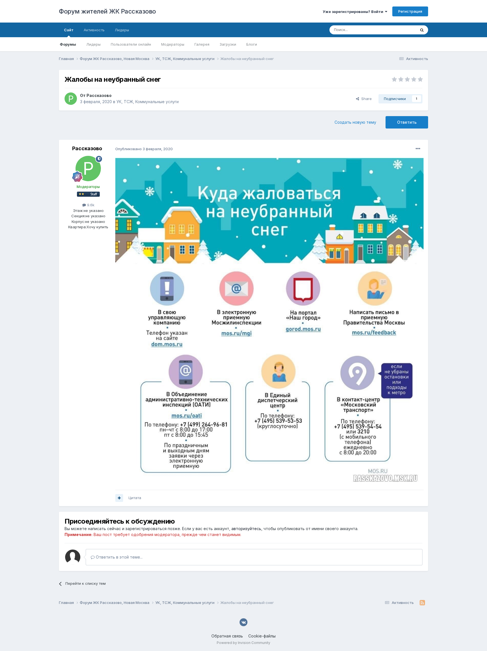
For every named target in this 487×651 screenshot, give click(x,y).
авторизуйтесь (246, 528)
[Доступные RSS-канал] (422, 603)
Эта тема (400, 30)
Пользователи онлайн (131, 44)
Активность (94, 30)
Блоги (251, 44)
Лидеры (93, 44)
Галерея (201, 44)
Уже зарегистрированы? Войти (354, 11)
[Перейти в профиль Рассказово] (71, 98)
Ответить (407, 122)
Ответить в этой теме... (119, 557)
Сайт (69, 30)
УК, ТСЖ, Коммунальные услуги (147, 101)
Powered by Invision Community (243, 643)
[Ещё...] (418, 148)
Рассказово (99, 95)
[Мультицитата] (119, 498)
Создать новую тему (355, 122)
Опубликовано (144, 149)
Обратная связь (227, 636)
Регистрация (410, 11)
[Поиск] (422, 29)
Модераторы (172, 44)
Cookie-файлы (262, 636)
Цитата (135, 497)
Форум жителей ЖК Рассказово (107, 11)
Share (365, 98)
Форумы (68, 44)
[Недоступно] (269, 320)
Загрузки (228, 44)
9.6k (90, 205)
